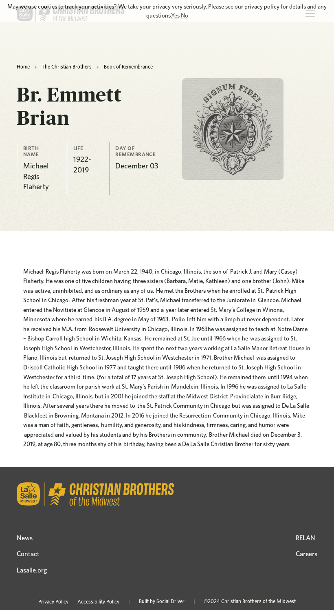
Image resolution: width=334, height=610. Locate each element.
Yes (175, 15)
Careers (306, 554)
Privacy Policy (53, 602)
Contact (28, 554)
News (25, 538)
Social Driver (170, 601)
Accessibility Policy (98, 602)
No (184, 15)
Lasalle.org (32, 570)
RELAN (305, 538)
